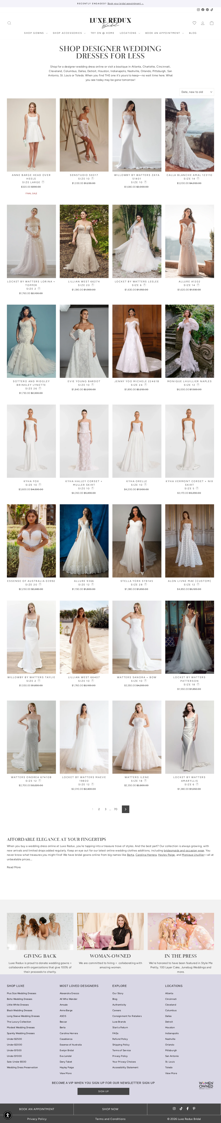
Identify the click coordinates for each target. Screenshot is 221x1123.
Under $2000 (14, 1044)
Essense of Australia (71, 1044)
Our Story (117, 993)
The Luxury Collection (19, 1021)
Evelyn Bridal (67, 1050)
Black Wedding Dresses (19, 1010)
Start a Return (120, 1027)
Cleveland (55, 71)
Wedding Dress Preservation (22, 1067)
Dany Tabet (66, 1061)
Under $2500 (14, 1039)
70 (115, 809)
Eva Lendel (66, 1056)
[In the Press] (181, 931)
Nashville (133, 71)
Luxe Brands (119, 1021)
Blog (193, 33)
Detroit (92, 71)
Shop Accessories (68, 33)
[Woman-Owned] (110, 931)
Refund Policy (120, 1039)
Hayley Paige (67, 1067)
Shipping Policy (120, 1044)
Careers (116, 1010)
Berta (63, 1027)
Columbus (70, 71)
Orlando (146, 71)
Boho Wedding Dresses (19, 999)
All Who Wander (69, 999)
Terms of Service (121, 1050)
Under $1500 (14, 1050)
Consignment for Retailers (127, 1016)
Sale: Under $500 (16, 1061)
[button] (7, 1115)
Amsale (64, 1004)
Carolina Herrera (69, 1033)
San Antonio (172, 1056)
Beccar (63, 1021)
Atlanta (136, 66)
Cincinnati (163, 66)
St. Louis (65, 75)
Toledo (79, 75)
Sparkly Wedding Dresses (21, 1033)
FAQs (115, 1033)
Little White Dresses (18, 1004)
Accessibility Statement (125, 1067)
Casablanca (66, 1039)
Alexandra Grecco (69, 993)
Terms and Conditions (110, 1119)
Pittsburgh (159, 71)
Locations (129, 33)
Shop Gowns (34, 33)
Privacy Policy (120, 1056)
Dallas (82, 71)
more (180, 971)
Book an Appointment (163, 33)
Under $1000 (14, 1056)
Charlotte (149, 66)
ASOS (63, 1016)
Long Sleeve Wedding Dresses (23, 1016)
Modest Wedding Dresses (21, 1027)
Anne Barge (66, 1010)
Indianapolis (118, 71)
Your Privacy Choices (124, 1061)
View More (66, 1073)
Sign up (103, 1091)
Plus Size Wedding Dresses (21, 993)
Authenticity (119, 1004)
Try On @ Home (103, 33)
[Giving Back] (40, 931)
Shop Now (110, 1109)
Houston (103, 71)
